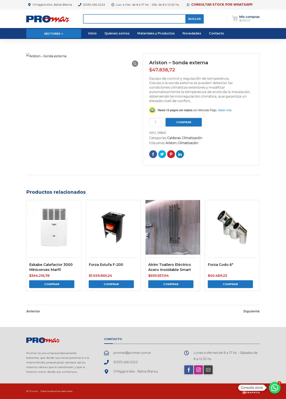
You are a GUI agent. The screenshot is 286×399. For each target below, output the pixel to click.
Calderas (174, 138)
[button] (135, 64)
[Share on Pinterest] (171, 154)
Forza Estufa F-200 (106, 265)
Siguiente (251, 311)
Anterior (33, 311)
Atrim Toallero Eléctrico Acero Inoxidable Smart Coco (169, 270)
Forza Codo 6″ (220, 265)
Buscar (194, 19)
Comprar (183, 122)
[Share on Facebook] (153, 154)
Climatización (192, 138)
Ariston (171, 143)
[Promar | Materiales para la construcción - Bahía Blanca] (47, 18)
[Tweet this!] (162, 154)
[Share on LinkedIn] (180, 154)
